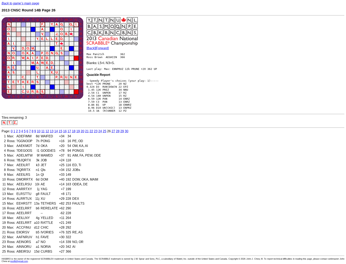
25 (104, 131)
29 (122, 131)
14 (56, 131)
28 (118, 131)
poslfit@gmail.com (19, 261)
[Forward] (102, 48)
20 (82, 131)
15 (60, 131)
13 (51, 131)
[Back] (90, 48)
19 (78, 131)
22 (91, 131)
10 (38, 131)
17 (69, 131)
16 (65, 131)
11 (43, 131)
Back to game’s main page (20, 3)
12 (47, 131)
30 (126, 131)
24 (100, 131)
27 (113, 131)
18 (73, 131)
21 (87, 131)
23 (96, 131)
